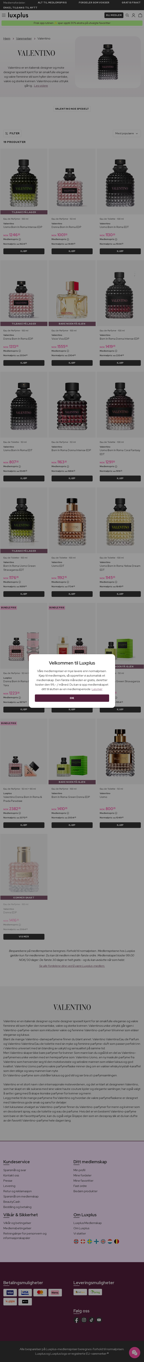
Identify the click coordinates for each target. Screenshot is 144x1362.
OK (72, 698)
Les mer (97, 689)
